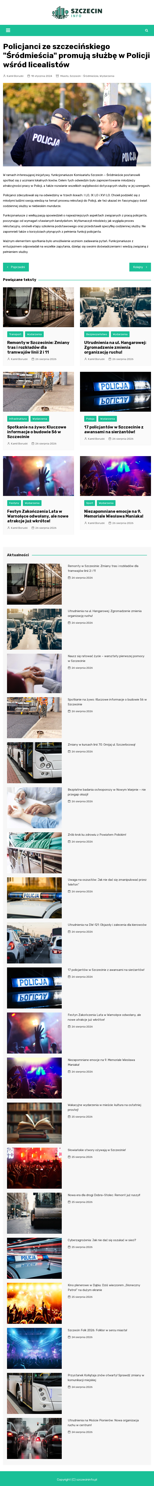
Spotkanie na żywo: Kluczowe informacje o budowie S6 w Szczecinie (36, 432)
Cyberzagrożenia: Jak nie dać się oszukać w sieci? (102, 1240)
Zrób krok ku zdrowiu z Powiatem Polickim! (97, 835)
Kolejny (138, 267)
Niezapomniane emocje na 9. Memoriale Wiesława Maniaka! (113, 514)
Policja (90, 418)
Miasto (64, 75)
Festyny (14, 503)
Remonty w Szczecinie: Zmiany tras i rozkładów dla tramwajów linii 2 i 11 (38, 347)
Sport (89, 503)
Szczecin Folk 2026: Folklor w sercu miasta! (97, 1330)
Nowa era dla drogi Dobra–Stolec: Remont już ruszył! (104, 1195)
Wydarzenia (107, 75)
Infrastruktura (18, 418)
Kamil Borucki (15, 75)
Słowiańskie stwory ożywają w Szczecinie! (97, 1150)
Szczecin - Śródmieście (84, 75)
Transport (15, 334)
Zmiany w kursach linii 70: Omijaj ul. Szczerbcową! (101, 744)
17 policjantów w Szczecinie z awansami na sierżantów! (114, 429)
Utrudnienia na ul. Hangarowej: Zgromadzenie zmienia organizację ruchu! (115, 347)
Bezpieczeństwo (96, 334)
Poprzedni (18, 267)
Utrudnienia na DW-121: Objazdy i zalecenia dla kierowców (107, 925)
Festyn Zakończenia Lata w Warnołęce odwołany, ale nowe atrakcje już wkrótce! (37, 516)
